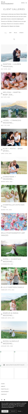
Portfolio (4, 389)
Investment (5, 391)
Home (3, 383)
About (3, 386)
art (10, 32)
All (6, 32)
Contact (4, 394)
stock (21, 32)
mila (15, 32)
